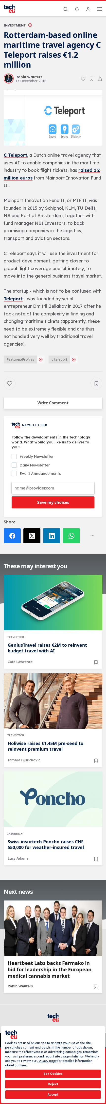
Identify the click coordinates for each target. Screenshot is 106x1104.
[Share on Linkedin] (53, 535)
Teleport (13, 299)
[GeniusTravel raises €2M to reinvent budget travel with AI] (53, 602)
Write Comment (53, 403)
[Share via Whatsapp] (73, 535)
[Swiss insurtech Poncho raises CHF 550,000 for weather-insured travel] (53, 799)
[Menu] (99, 9)
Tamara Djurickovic (24, 760)
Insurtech (14, 833)
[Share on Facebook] (13, 535)
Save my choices (53, 502)
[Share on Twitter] (33, 535)
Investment (15, 25)
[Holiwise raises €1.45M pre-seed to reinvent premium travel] (53, 701)
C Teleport (15, 155)
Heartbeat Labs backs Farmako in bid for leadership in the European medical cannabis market (49, 969)
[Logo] (12, 8)
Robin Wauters (20, 986)
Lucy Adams (18, 858)
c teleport (59, 359)
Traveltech (15, 637)
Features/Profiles (20, 359)
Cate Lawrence (20, 661)
